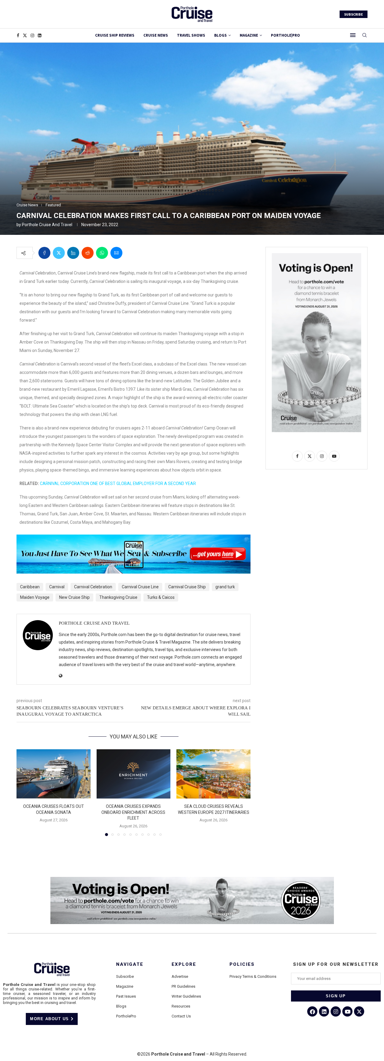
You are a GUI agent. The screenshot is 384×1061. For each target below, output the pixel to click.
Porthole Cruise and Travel (47, 224)
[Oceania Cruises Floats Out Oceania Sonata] (53, 774)
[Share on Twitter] (59, 253)
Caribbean (30, 586)
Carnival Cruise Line (140, 586)
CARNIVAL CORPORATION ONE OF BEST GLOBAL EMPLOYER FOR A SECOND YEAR (118, 483)
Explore (184, 964)
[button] (25, 792)
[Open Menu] (353, 35)
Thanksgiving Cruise (118, 597)
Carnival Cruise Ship (187, 586)
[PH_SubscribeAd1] (133, 538)
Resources (181, 1006)
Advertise (180, 976)
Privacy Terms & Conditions (253, 976)
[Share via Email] (116, 253)
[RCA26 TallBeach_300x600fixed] (316, 255)
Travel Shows (191, 35)
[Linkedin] (40, 35)
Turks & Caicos (161, 597)
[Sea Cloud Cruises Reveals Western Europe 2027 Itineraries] (213, 774)
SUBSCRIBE (353, 14)
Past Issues (126, 996)
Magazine (124, 986)
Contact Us (181, 1016)
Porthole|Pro (285, 35)
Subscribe (125, 976)
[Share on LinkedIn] (73, 253)
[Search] (365, 35)
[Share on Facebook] (44, 253)
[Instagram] (32, 35)
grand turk (225, 586)
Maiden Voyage (35, 597)
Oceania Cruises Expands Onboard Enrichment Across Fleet (133, 812)
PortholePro (126, 1016)
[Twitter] (24, 35)
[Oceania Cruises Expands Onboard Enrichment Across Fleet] (134, 774)
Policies (242, 964)
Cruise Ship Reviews (114, 35)
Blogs (220, 35)
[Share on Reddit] (88, 253)
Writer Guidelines (186, 996)
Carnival (56, 586)
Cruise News (155, 35)
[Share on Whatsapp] (102, 253)
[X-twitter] (359, 1011)
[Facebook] (18, 35)
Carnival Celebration (93, 586)
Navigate (129, 964)
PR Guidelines (183, 986)
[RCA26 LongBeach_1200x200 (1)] (192, 879)
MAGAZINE (249, 35)
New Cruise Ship (74, 597)
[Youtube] (347, 1011)
